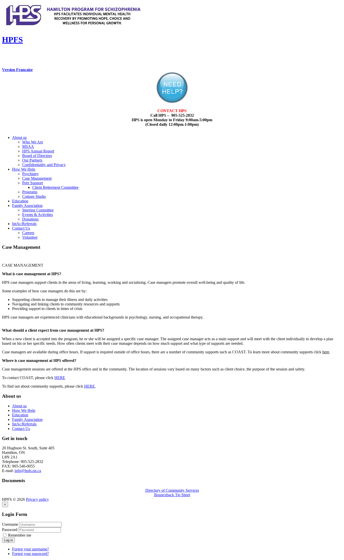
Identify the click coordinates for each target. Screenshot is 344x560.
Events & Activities (37, 214)
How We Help (23, 169)
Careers (28, 233)
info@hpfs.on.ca (28, 471)
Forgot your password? (30, 553)
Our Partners (32, 160)
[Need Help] (172, 102)
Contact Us (21, 228)
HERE (59, 378)
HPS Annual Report (38, 151)
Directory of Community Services (172, 490)
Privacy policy (37, 499)
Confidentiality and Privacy (44, 165)
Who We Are (32, 142)
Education (20, 201)
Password (10, 529)
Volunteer (30, 237)
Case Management (37, 178)
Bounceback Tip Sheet (172, 495)
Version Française (17, 70)
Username (10, 524)
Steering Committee (38, 210)
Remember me (19, 535)
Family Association (27, 205)
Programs (29, 192)
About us (19, 137)
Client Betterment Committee (55, 187)
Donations (30, 219)
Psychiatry (30, 174)
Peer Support (32, 183)
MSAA (28, 146)
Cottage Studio (34, 196)
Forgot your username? (30, 549)
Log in (8, 540)
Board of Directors (37, 155)
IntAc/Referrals (24, 224)
